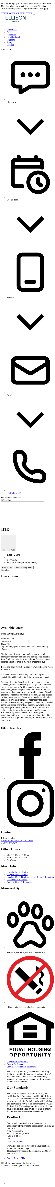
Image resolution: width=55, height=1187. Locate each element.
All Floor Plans (8, 550)
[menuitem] (30, 29)
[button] (30, 947)
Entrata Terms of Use (16, 1158)
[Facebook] (30, 778)
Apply (9, 42)
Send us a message (15, 1141)
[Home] (15, 22)
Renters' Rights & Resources (19, 882)
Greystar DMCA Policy (17, 874)
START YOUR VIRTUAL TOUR (17, 13)
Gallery (10, 32)
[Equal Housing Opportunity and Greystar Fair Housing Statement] (30, 1057)
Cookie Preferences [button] (15, 1064)
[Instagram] (30, 826)
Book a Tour (7, 567)
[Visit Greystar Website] (14, 898)
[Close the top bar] (34, 14)
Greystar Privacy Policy (17, 872)
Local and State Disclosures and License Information (30, 877)
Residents (11, 40)
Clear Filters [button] (6, 644)
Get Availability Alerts (23, 567)
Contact (10, 45)
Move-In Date (7, 638)
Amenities (11, 35)
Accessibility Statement (17, 879)
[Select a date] (29, 641)
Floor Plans (12, 29)
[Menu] (2, 25)
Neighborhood (13, 37)
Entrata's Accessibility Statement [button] (21, 1066)
